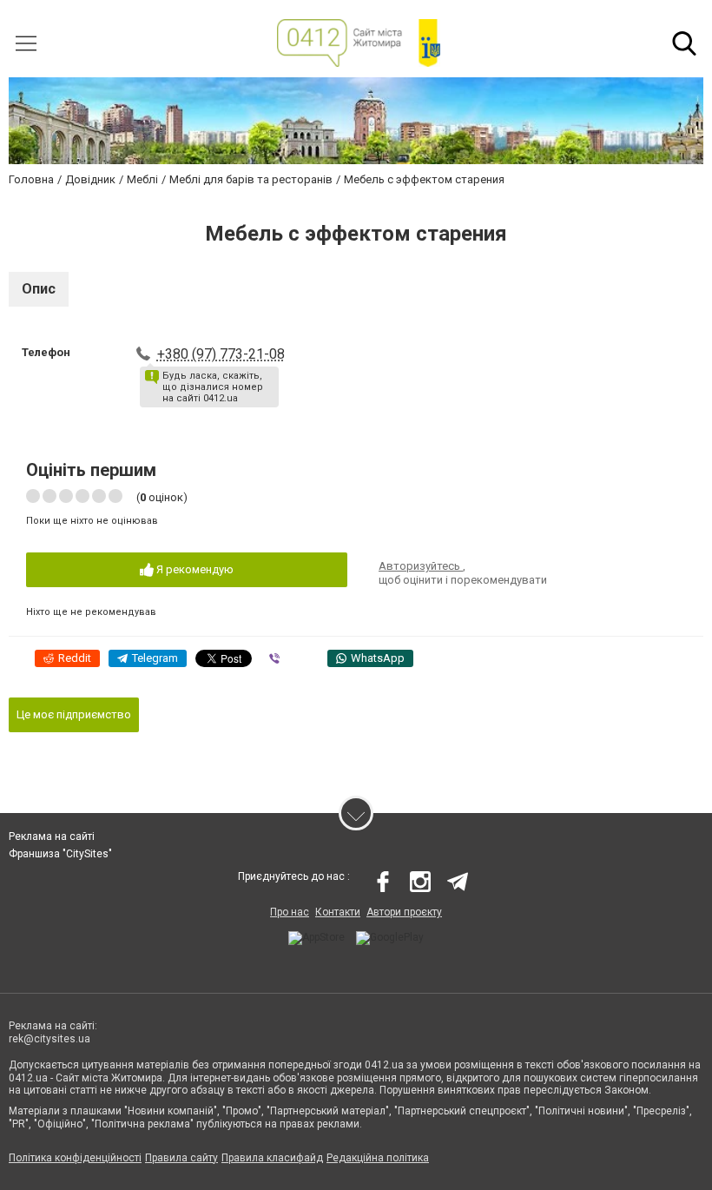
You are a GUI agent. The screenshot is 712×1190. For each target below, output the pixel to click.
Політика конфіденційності (75, 1158)
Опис (39, 289)
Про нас (289, 912)
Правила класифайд (272, 1158)
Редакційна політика (377, 1158)
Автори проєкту (404, 912)
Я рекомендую (194, 569)
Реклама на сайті (52, 836)
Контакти (337, 912)
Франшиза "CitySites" (60, 854)
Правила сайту (181, 1158)
